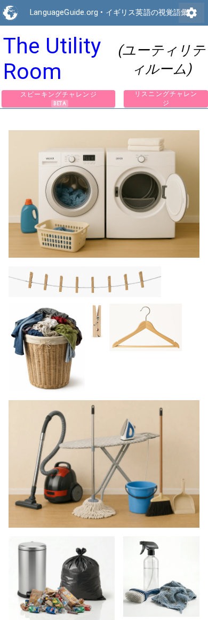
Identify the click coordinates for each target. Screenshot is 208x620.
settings (191, 12)
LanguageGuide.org (64, 12)
